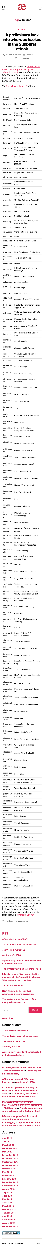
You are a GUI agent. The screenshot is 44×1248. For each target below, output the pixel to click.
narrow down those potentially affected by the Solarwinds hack (21, 69)
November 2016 (10, 1165)
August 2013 (8, 1223)
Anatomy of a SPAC (11, 955)
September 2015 (10, 1185)
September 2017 (10, 1162)
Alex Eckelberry (14, 55)
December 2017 (10, 1158)
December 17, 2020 (33, 55)
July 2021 (7, 1138)
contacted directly (25, 915)
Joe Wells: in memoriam (13, 950)
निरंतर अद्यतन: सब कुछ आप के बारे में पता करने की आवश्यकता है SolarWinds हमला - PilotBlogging (19, 1119)
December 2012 (10, 1226)
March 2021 (8, 1145)
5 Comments (23, 58)
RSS (5, 933)
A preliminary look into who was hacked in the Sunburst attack (22, 41)
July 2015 (7, 1192)
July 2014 (7, 1216)
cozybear (9, 921)
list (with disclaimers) (16, 86)
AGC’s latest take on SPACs (15, 939)
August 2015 (8, 1189)
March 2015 (8, 1206)
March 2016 (8, 1175)
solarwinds (18, 921)
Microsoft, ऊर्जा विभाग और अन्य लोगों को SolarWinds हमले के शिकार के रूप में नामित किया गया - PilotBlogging (22, 1105)
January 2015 (9, 1213)
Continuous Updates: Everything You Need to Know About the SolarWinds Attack (20, 1090)
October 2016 (9, 1169)
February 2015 (9, 1209)
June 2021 (7, 1141)
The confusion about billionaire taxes (20, 944)
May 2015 (7, 1199)
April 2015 (7, 1202)
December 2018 (10, 1155)
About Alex (7, 1018)
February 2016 (9, 1179)
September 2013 (10, 1219)
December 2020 (10, 1148)
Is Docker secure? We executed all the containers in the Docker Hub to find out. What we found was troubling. (21, 977)
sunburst (26, 921)
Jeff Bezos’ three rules (13, 985)
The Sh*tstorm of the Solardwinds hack (21, 969)
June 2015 (7, 1196)
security (22, 29)
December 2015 (10, 1182)
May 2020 (7, 1152)
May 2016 (7, 1172)
